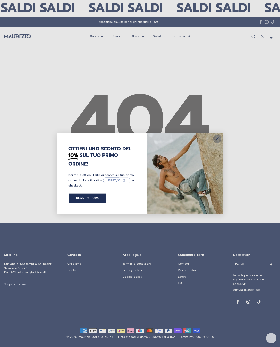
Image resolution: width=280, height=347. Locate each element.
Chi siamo (74, 264)
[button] (29, 255)
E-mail (239, 264)
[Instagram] (267, 22)
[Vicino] (217, 139)
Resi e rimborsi (188, 270)
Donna (94, 36)
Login (182, 277)
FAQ (180, 283)
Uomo (116, 36)
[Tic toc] (273, 22)
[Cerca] (253, 36)
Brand (136, 36)
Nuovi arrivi (182, 36)
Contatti (73, 270)
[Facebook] (260, 22)
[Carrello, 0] (271, 36)
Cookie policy (132, 277)
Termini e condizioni (137, 264)
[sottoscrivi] (271, 264)
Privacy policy (132, 270)
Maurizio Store (89, 337)
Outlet (157, 36)
